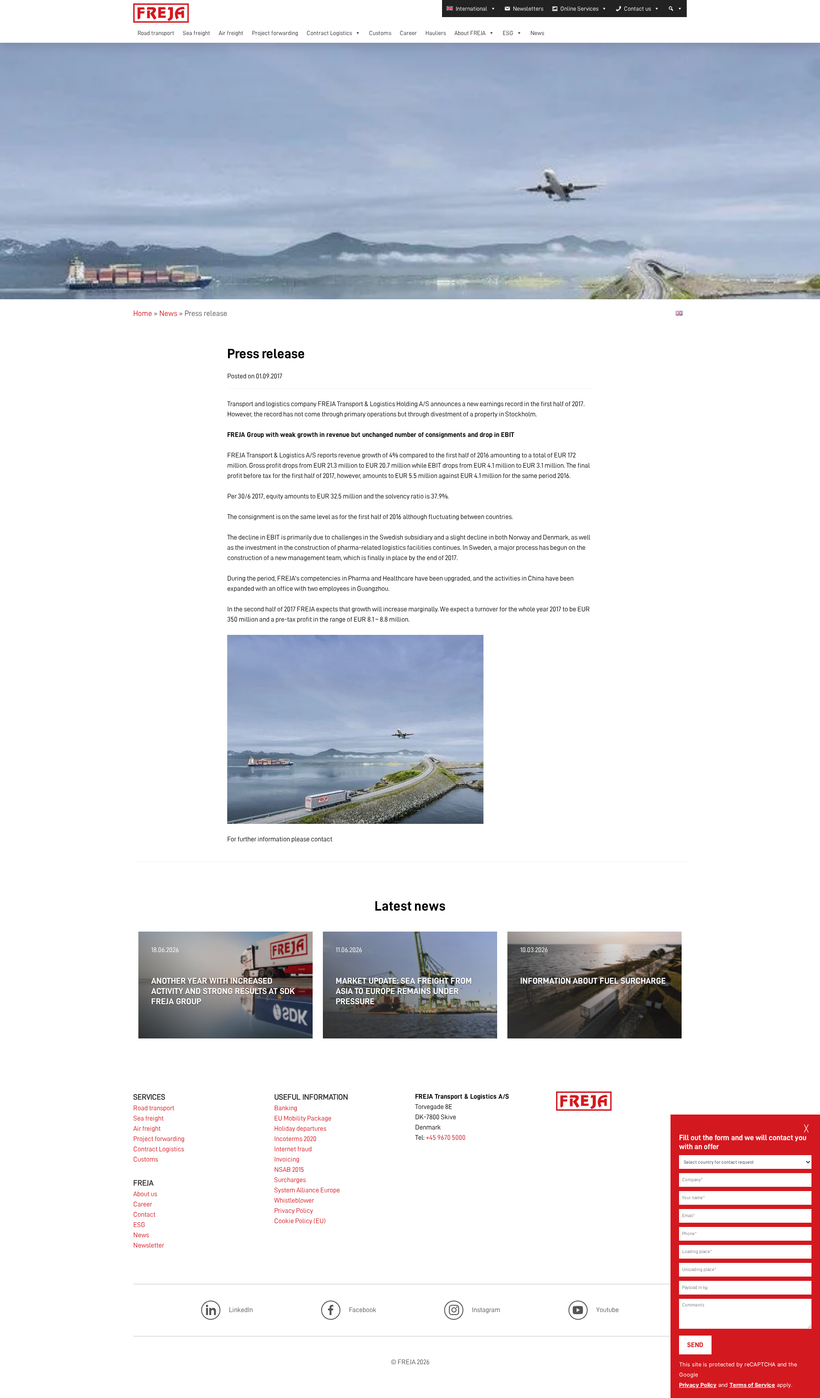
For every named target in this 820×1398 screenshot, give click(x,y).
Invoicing (286, 1159)
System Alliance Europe (307, 1190)
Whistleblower (294, 1200)
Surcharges (290, 1180)
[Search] (675, 8)
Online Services (579, 9)
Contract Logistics (329, 33)
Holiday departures (300, 1128)
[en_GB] (679, 313)
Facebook (362, 1309)
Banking (285, 1108)
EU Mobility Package (302, 1118)
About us (145, 1194)
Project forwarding (275, 33)
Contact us (637, 9)
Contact (144, 1214)
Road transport (156, 33)
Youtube (607, 1309)
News (537, 33)
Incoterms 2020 (295, 1139)
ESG (508, 33)
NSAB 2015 (289, 1169)
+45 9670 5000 (446, 1137)
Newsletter (148, 1245)
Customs (380, 33)
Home (142, 313)
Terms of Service (752, 1385)
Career (408, 33)
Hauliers (435, 33)
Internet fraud (293, 1149)
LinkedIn (241, 1309)
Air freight (231, 33)
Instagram (486, 1309)
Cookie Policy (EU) (300, 1221)
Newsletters (528, 9)
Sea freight (196, 33)
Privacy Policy (698, 1385)
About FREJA (470, 33)
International (471, 9)
